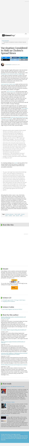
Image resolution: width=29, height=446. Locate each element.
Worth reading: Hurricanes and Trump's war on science (14, 364)
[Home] (9, 35)
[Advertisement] (14, 16)
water (6, 215)
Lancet (16, 163)
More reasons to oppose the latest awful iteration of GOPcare (13, 342)
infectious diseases (9, 214)
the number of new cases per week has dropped (11, 74)
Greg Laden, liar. (5, 415)
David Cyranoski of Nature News (8, 84)
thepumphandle (5, 40)
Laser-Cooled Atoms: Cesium (8, 402)
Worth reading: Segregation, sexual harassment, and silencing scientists (13, 317)
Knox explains (25, 108)
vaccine (17, 215)
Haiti (14, 215)
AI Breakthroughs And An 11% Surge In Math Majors (13, 300)
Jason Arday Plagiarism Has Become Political (12, 309)
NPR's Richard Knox (11, 91)
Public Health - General (19, 214)
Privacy (22, 434)
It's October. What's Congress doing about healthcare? (13, 330)
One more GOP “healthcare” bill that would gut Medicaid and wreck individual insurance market (14, 354)
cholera (10, 215)
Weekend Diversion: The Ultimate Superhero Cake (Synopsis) (12, 387)
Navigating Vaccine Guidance (8, 301)
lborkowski (8, 64)
